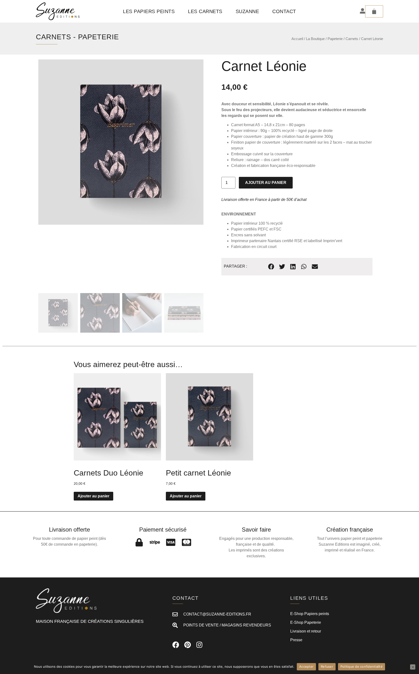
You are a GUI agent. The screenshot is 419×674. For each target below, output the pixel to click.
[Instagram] (199, 644)
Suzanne (247, 11)
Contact (284, 11)
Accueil (297, 39)
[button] (271, 266)
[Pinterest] (187, 644)
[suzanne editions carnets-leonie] (120, 142)
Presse (296, 640)
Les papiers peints (149, 11)
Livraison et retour (305, 631)
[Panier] (374, 11)
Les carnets (205, 11)
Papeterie (98, 37)
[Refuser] (412, 667)
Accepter (306, 666)
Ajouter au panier (265, 183)
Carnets (53, 37)
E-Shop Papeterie (305, 622)
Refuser (327, 666)
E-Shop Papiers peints (309, 614)
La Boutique (315, 39)
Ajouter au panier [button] (93, 496)
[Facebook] (175, 644)
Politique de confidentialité (361, 666)
